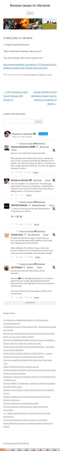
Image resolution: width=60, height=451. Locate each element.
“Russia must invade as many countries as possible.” (25, 420)
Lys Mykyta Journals (11, 323)
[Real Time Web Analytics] (5, 449)
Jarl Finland (16, 267)
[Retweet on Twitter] (18, 143)
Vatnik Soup (17, 234)
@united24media (39, 205)
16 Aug (39, 267)
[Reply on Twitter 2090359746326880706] (12, 195)
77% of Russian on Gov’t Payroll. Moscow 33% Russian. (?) (15, 96)
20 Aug (47, 180)
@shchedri (37, 180)
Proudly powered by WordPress (16, 443)
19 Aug (13, 150)
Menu (30, 13)
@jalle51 (30, 267)
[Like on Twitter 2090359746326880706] (22, 195)
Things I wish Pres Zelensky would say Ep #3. (22, 343)
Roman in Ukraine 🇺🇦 (21, 180)
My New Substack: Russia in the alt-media (20, 403)
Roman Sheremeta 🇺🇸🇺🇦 (23, 146)
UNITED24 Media (19, 205)
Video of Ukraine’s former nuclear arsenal (21, 366)
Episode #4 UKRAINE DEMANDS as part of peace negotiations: (29, 340)
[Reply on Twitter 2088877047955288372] (12, 297)
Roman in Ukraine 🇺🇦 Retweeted (32, 143)
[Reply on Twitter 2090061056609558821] (12, 172)
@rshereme (44, 147)
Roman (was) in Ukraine (30, 5)
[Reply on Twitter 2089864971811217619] (12, 224)
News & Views (30, 74)
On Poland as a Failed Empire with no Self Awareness (25, 320)
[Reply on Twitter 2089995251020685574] (12, 256)
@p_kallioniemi (34, 234)
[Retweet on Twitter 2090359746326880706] (17, 195)
